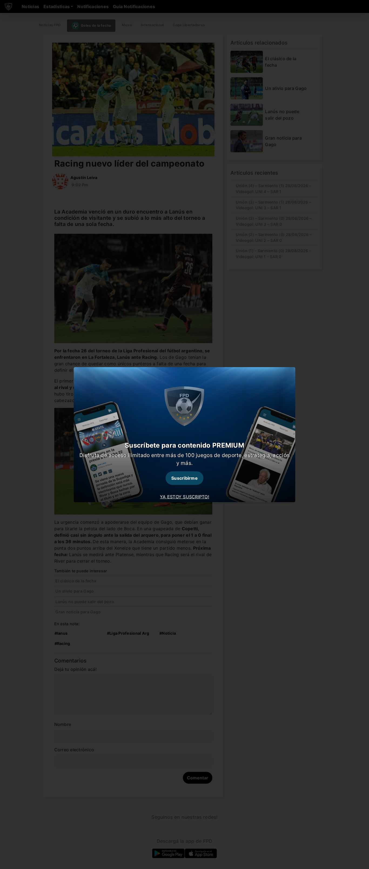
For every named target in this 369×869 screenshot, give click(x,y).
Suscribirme (184, 478)
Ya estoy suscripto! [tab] (184, 496)
